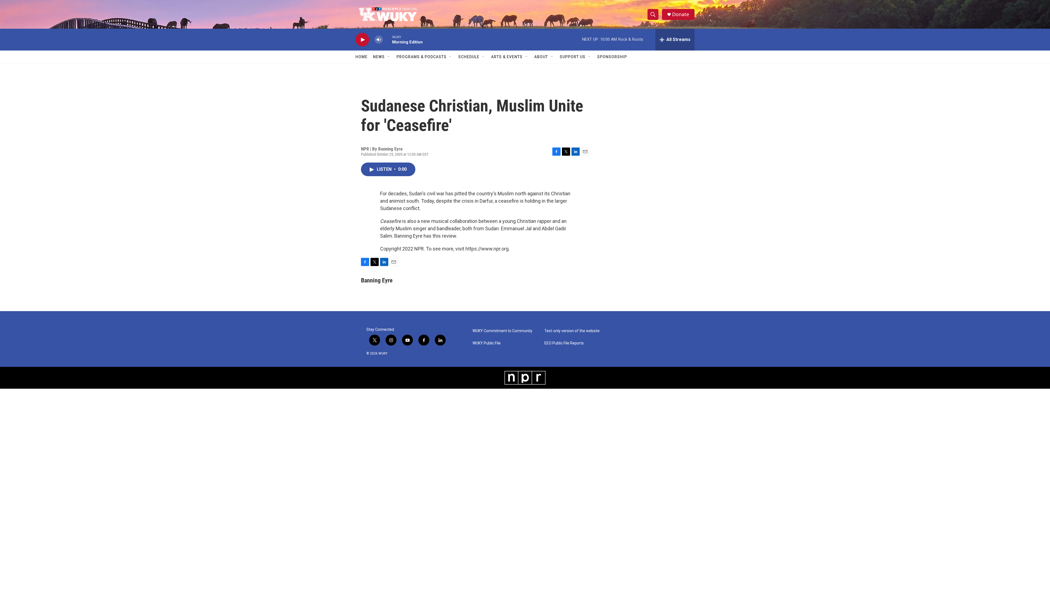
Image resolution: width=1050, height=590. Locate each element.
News (379, 57)
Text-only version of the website (572, 331)
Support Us (572, 57)
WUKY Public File (486, 343)
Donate (680, 14)
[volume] (378, 40)
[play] (362, 40)
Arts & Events (507, 57)
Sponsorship (612, 57)
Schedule (468, 57)
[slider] (387, 39)
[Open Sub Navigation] (389, 57)
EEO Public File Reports (564, 343)
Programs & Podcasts (421, 57)
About (541, 57)
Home (361, 57)
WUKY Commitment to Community (502, 331)
